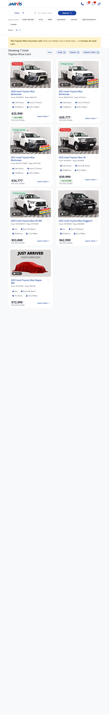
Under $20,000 (28, 19)
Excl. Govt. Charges (18, 120)
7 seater (13, 24)
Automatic (61, 19)
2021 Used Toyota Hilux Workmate (71, 93)
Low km (74, 19)
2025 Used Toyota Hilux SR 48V (26, 220)
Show (10, 30)
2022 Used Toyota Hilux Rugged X (76, 220)
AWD (50, 19)
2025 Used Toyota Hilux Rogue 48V (26, 281)
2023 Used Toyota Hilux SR (72, 157)
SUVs (41, 19)
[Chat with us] (93, 4)
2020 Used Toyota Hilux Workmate (23, 93)
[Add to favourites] (48, 91)
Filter (17, 13)
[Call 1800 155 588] (82, 4)
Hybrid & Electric (89, 19)
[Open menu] (99, 4)
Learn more (42, 116)
